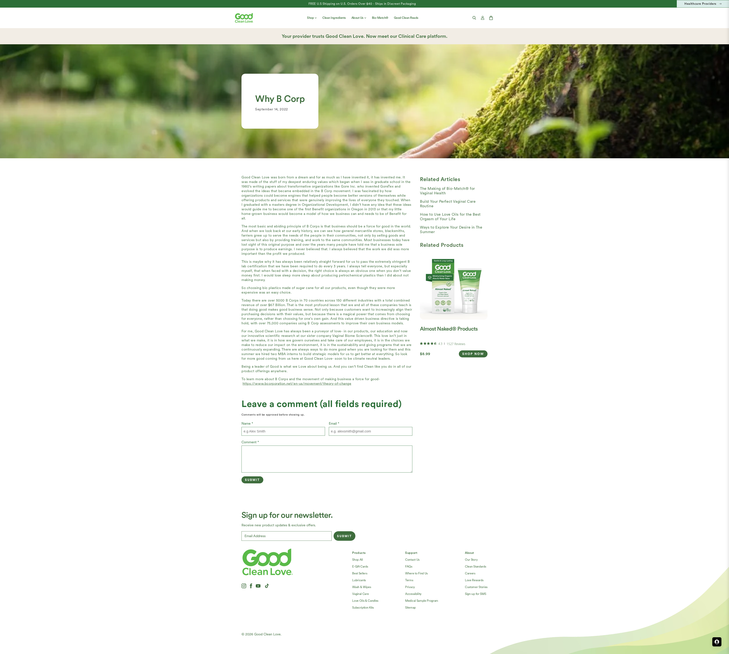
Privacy (410, 587)
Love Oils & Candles (365, 601)
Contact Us (412, 559)
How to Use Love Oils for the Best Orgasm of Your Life (450, 216)
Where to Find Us (416, 573)
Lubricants (359, 580)
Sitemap (410, 607)
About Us (357, 18)
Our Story (471, 559)
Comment (250, 442)
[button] (474, 18)
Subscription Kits (363, 607)
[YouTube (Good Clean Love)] (258, 586)
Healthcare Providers (700, 4)
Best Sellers (359, 573)
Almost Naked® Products (449, 328)
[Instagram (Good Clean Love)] (243, 586)
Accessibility (413, 594)
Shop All (357, 559)
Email (334, 423)
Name (247, 423)
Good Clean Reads (406, 18)
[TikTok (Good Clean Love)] (267, 586)
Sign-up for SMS (475, 594)
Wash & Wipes (361, 587)
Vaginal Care (360, 594)
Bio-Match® (380, 18)
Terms (409, 580)
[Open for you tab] (716, 641)
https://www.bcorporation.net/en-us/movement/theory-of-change (297, 384)
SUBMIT (344, 536)
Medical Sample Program (421, 601)
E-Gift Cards (360, 566)
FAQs (408, 566)
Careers (470, 573)
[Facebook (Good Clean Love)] (251, 586)
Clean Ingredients (334, 18)
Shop (310, 18)
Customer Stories (476, 587)
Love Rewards (474, 580)
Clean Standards (475, 566)
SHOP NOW (473, 354)
